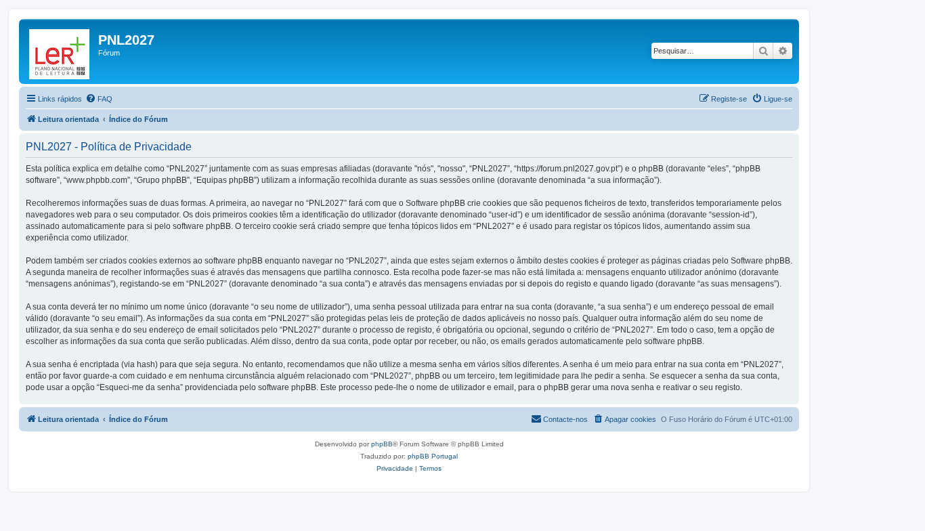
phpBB (382, 444)
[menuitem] (98, 99)
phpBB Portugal (433, 456)
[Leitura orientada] (60, 51)
